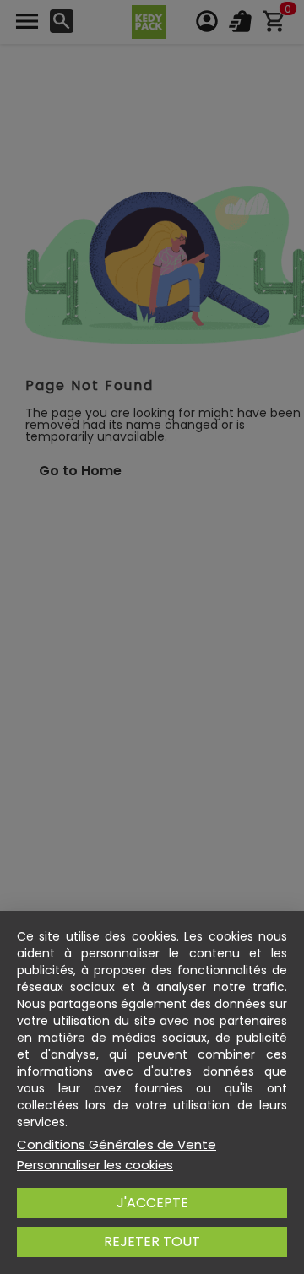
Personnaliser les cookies (95, 1165)
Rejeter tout (152, 1241)
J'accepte (152, 1202)
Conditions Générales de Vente (116, 1145)
